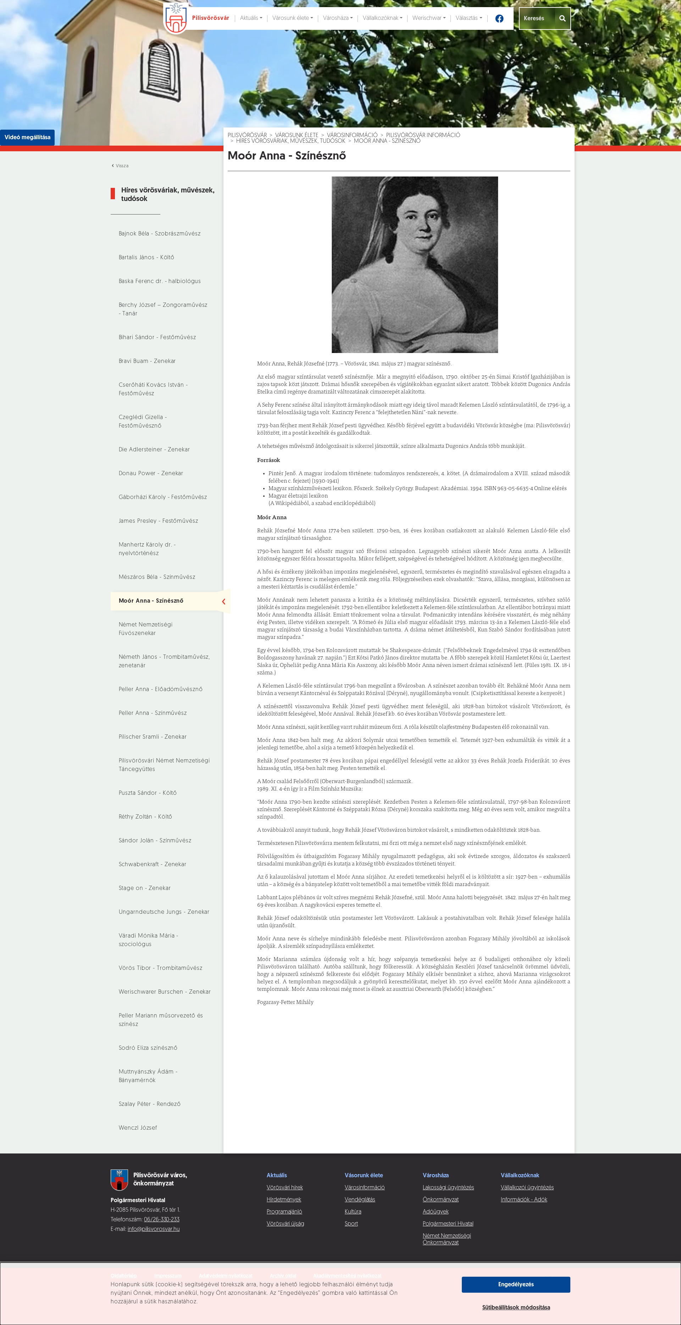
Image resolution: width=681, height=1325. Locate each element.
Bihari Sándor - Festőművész (157, 338)
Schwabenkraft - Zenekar (153, 865)
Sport (351, 1224)
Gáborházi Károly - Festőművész (163, 497)
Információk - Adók (524, 1200)
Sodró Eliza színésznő (148, 1048)
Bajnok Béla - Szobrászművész (160, 234)
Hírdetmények (284, 1200)
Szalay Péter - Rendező (150, 1104)
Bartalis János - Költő (147, 258)
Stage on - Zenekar (145, 888)
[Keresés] (563, 18)
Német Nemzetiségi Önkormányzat (447, 1239)
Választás (467, 18)
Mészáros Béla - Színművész (157, 577)
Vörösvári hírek (285, 1188)
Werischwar (427, 18)
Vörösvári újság (285, 1224)
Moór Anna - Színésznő (151, 601)
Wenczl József (138, 1128)
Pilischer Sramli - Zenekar (153, 737)
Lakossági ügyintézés (448, 1188)
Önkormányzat (441, 1200)
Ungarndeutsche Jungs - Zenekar (164, 912)
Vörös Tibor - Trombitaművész (161, 968)
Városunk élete (290, 18)
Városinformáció (352, 136)
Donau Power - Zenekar (151, 474)
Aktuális (249, 18)
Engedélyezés (516, 1285)
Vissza (121, 166)
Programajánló (284, 1212)
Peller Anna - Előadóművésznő (161, 690)
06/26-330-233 (161, 1220)
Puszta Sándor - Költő (148, 793)
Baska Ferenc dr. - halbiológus (160, 281)
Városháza (336, 18)
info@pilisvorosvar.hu (154, 1229)
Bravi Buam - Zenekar (147, 361)
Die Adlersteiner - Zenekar (154, 450)
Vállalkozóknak (380, 18)
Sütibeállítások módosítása (516, 1308)
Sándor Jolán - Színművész (155, 841)
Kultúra (353, 1212)
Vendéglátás (360, 1200)
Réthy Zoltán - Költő (146, 817)
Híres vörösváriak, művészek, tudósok (290, 141)
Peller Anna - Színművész (153, 713)
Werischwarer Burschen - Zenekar (165, 992)
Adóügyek (435, 1212)
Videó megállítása (27, 138)
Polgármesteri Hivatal (448, 1224)
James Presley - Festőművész (158, 521)
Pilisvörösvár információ (423, 136)
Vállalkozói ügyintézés (527, 1188)
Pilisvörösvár (247, 136)
